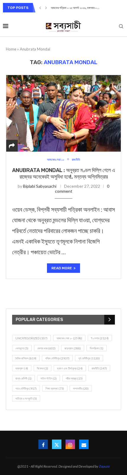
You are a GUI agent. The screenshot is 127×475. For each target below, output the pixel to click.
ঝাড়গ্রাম (72, 348)
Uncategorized (31, 338)
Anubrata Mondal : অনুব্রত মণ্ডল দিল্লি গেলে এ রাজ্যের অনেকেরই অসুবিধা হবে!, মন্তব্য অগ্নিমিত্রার (63, 173)
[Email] (84, 444)
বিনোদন (42, 368)
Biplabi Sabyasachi (39, 186)
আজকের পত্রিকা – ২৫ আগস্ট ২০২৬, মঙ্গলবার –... (75, 8)
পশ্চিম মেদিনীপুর (57, 358)
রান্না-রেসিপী (23, 378)
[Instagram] (70, 444)
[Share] (12, 145)
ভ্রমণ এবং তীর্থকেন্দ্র (70, 368)
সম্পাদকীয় (81, 388)
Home (11, 49)
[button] (40, 7)
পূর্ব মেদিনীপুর (89, 358)
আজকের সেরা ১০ (69, 338)
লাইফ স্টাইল (48, 378)
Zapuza (104, 466)
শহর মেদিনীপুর (26, 388)
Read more (61, 268)
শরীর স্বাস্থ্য (74, 378)
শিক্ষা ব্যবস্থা (54, 388)
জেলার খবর (46, 348)
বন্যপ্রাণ (21, 368)
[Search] (121, 26)
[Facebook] (43, 444)
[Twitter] (56, 444)
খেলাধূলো (21, 348)
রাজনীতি (99, 368)
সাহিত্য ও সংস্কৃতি (26, 398)
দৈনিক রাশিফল (25, 358)
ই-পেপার (100, 338)
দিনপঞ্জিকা (96, 348)
